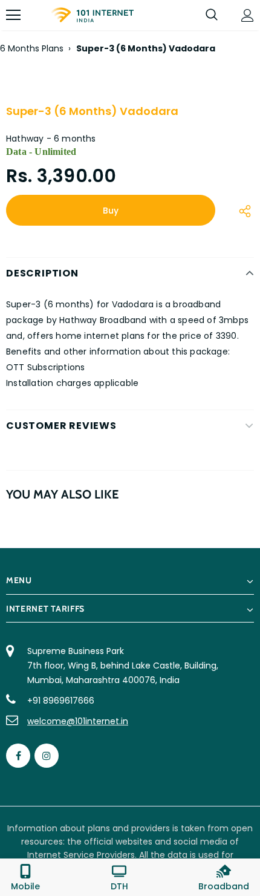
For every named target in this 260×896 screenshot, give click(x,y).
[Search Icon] (212, 15)
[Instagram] (46, 756)
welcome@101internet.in (77, 721)
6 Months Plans (31, 48)
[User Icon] (247, 15)
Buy (111, 210)
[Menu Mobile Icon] (13, 15)
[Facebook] (18, 756)
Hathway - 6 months (51, 138)
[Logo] (92, 15)
